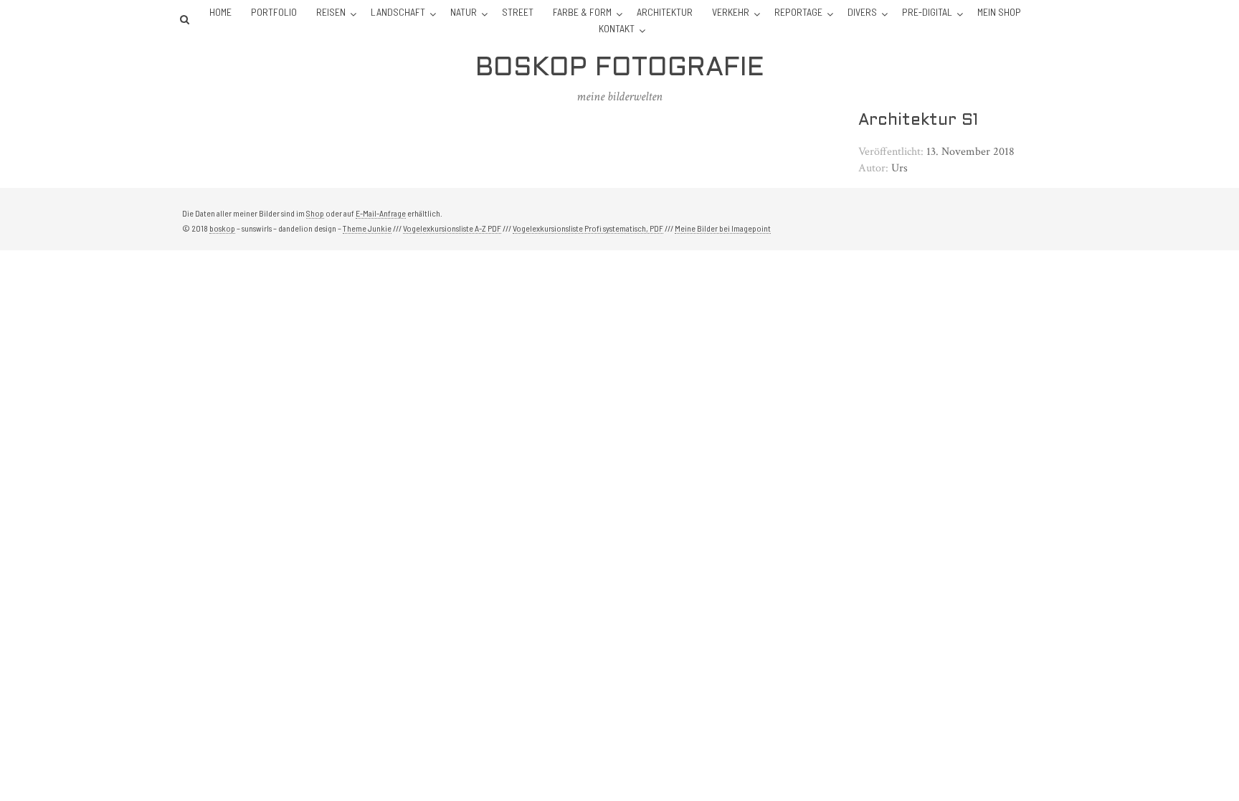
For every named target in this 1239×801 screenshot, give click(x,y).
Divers (862, 12)
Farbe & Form (582, 12)
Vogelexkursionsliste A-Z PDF (452, 228)
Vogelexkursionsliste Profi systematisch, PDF (588, 228)
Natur (463, 12)
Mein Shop (999, 12)
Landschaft (398, 12)
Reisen (331, 12)
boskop (222, 228)
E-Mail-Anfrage (381, 213)
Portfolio (274, 12)
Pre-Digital (927, 12)
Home (220, 12)
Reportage (798, 12)
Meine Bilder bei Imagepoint (723, 228)
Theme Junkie (367, 228)
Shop (315, 213)
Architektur (665, 12)
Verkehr (730, 12)
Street (517, 12)
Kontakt (617, 28)
